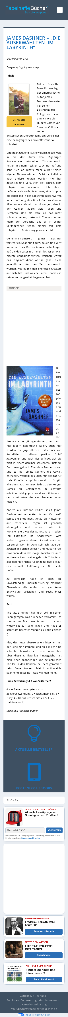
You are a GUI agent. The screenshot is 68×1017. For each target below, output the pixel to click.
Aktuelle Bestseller (34, 749)
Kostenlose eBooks (34, 788)
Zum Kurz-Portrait (44, 931)
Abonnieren (54, 830)
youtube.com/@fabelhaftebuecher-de (34, 1008)
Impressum (52, 1000)
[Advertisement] (34, 328)
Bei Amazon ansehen (19, 122)
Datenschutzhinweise (30, 838)
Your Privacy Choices (38, 1014)
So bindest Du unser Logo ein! (25, 1000)
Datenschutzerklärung (33, 1004)
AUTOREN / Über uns (33, 996)
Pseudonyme (44, 955)
